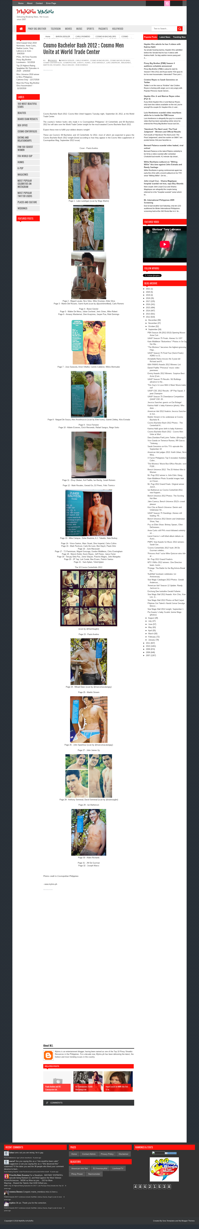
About (29, 3)
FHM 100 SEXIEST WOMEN (25, 148)
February (152, 637)
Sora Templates (168, 1221)
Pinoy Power (77, 1174)
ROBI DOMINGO (82, 65)
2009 (148, 649)
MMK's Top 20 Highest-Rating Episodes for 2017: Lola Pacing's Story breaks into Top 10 (34, 1185)
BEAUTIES (22, 113)
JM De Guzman (93, 863)
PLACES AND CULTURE (27, 202)
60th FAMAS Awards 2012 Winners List (164, 364)
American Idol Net (79, 1168)
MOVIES (68, 28)
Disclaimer (123, 1154)
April (150, 630)
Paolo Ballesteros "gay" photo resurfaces (18, 1157)
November (152, 323)
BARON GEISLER (67, 60)
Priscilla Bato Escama (19, 1175)
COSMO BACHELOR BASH (120, 60)
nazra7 (12, 1161)
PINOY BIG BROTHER (37, 28)
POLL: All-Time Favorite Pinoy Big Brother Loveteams (26, 59)
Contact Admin (89, 1154)
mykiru (12, 1203)
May (150, 627)
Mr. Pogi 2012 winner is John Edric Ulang (165, 475)
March (151, 633)
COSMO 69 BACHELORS (99, 60)
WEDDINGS (22, 208)
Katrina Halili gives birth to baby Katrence (165, 429)
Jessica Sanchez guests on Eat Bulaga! (165, 402)
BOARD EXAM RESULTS (28, 119)
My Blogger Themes (187, 1221)
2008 (148, 652)
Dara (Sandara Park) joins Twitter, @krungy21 (167, 437)
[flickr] (161, 3)
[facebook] (149, 3)
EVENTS (80, 63)
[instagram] (167, 3)
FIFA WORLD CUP (25, 156)
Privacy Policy (107, 1154)
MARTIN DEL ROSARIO (52, 65)
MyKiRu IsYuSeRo (26, 1221)
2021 (148, 289)
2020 (148, 292)
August (151, 618)
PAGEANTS (103, 28)
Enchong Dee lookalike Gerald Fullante (164, 591)
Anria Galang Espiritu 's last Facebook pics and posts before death (26, 1171)
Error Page (51, 3)
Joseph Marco (93, 866)
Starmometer (94, 1174)
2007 (148, 655)
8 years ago (37, 1157)
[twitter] (155, 3)
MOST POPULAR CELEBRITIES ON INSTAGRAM (25, 183)
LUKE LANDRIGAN (113, 63)
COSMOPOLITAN (69, 63)
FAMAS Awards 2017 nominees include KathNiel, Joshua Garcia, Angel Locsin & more (33, 1197)
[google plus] (179, 3)
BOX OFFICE (23, 125)
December (152, 320)
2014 (148, 311)
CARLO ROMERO (82, 60)
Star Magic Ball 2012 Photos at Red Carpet (166, 600)
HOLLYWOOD (117, 28)
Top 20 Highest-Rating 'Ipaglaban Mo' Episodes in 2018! (27, 68)
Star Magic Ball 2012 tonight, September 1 (165, 609)
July (150, 621)
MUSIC (79, 28)
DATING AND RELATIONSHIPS (24, 139)
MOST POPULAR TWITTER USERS (25, 194)
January (152, 640)
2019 (148, 295)
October (152, 326)
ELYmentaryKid (100, 1168)
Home (20, 3)
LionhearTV (117, 1168)
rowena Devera (15, 1192)
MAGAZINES (23, 174)
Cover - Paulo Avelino (89, 148)
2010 (148, 646)
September (153, 329)
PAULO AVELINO (68, 65)
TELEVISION (56, 28)
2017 (148, 301)
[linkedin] (173, 3)
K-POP (20, 168)
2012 (148, 317)
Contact (39, 3)
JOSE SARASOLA (98, 63)
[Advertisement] (88, 92)
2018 (148, 298)
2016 (148, 304)
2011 (148, 643)
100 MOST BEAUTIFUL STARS (27, 105)
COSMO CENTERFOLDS (27, 131)
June (150, 624)
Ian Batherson (93, 805)
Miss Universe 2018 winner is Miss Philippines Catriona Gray (27, 77)
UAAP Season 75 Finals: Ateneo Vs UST (165, 338)
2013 (148, 314)
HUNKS (21, 162)
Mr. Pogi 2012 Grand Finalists (160, 559)
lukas (11, 1153)
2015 (148, 307)
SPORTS (90, 28)
